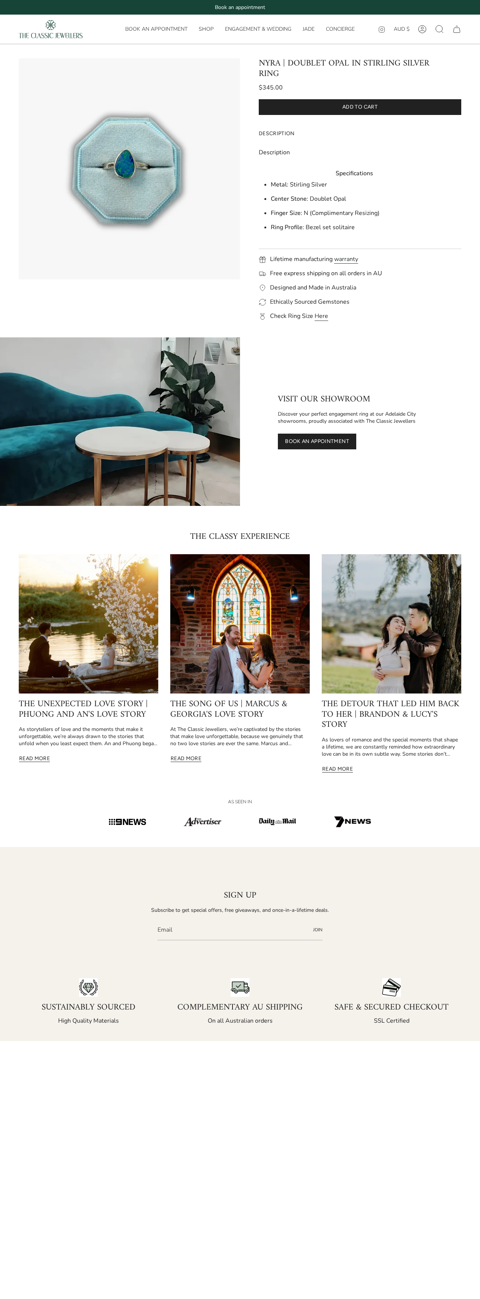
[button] (206, 29)
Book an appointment (240, 7)
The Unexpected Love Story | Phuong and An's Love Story (83, 709)
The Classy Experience (240, 536)
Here (321, 316)
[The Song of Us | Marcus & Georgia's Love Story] (240, 623)
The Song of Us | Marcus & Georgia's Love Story (228, 709)
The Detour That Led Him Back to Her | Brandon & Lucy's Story (390, 714)
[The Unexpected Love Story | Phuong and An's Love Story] (88, 623)
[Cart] (456, 29)
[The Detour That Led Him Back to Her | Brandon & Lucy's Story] (391, 623)
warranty (346, 259)
